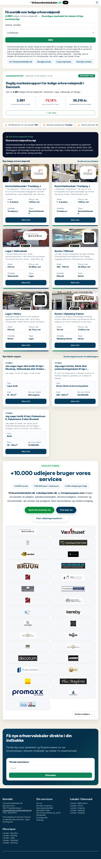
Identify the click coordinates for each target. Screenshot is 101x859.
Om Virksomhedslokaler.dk (20, 62)
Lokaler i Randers (10, 833)
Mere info (26, 220)
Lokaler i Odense (77, 808)
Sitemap (40, 820)
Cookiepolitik (42, 817)
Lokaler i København (79, 803)
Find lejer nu (66, 510)
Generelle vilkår (43, 810)
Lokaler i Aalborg (77, 810)
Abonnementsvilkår (44, 808)
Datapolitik (41, 815)
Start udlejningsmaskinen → (50, 518)
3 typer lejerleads (63, 62)
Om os (39, 803)
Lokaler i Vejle (9, 838)
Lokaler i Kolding (10, 835)
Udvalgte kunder (44, 62)
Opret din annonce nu (39, 510)
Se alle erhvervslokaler (87, 161)
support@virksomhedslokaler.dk (17, 810)
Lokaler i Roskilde (10, 840)
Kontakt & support (44, 805)
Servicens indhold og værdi (48, 813)
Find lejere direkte (84, 62)
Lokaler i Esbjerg (77, 813)
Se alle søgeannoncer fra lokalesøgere (81, 356)
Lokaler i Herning (10, 843)
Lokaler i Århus (76, 805)
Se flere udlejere (84, 714)
